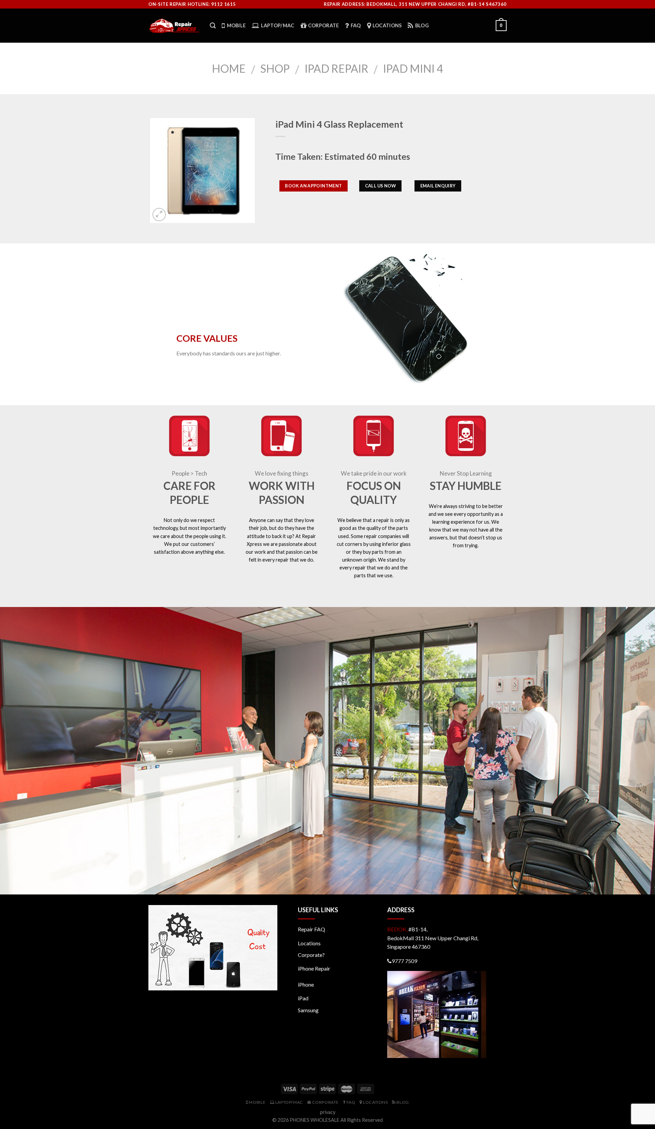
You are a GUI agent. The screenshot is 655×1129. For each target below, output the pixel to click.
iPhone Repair (314, 968)
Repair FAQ (311, 929)
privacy (327, 1112)
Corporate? (311, 954)
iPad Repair (336, 68)
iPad (303, 998)
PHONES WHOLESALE (314, 1120)
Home (229, 68)
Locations (309, 943)
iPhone (306, 984)
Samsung (308, 1010)
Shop (275, 68)
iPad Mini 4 (413, 68)
